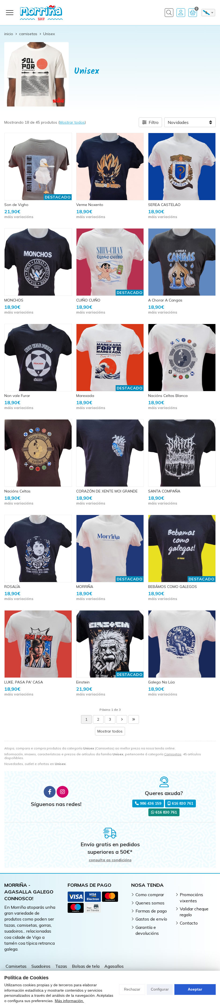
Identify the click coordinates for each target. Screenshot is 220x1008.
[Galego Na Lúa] (181, 644)
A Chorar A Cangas (165, 300)
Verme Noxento (89, 204)
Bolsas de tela (86, 966)
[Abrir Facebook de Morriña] (49, 791)
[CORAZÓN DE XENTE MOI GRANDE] (110, 453)
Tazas (61, 966)
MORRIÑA (84, 586)
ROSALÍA (12, 586)
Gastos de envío (151, 919)
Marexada (85, 395)
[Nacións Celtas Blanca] (181, 357)
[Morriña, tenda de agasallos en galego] (41, 12)
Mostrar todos (72, 122)
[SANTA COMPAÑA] (181, 453)
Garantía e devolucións (147, 930)
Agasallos (114, 966)
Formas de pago (151, 911)
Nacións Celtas (17, 491)
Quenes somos (149, 903)
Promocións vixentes (191, 897)
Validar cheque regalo (194, 911)
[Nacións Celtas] (38, 453)
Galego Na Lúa (161, 682)
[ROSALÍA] (38, 548)
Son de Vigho (16, 204)
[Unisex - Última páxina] (133, 719)
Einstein (83, 682)
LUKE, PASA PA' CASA (23, 682)
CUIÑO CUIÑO (88, 300)
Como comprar (149, 894)
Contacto (189, 923)
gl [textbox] (206, 12)
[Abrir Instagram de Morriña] (62, 791)
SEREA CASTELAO (164, 204)
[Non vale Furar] (38, 357)
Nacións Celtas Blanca (168, 395)
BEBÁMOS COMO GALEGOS (172, 586)
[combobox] (208, 12)
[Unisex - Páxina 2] (121, 719)
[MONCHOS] (38, 262)
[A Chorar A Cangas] (181, 262)
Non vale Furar (17, 395)
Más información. (69, 1001)
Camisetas (172, 754)
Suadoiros (40, 966)
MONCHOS (13, 300)
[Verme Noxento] (110, 166)
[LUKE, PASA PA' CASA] (38, 644)
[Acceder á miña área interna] (181, 12)
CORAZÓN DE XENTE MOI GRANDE (107, 491)
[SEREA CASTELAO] (181, 166)
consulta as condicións (110, 860)
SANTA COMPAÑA (164, 491)
